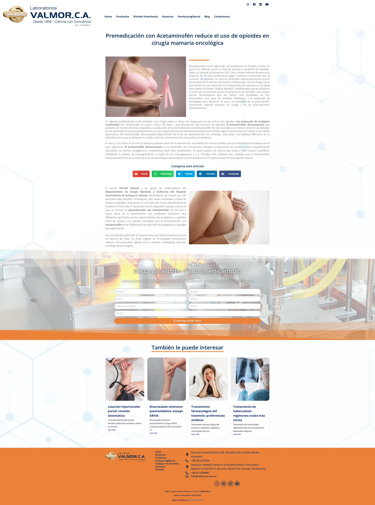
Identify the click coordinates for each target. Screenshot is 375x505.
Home (108, 16)
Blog (207, 16)
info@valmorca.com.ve (204, 476)
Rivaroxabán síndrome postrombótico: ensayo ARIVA (166, 411)
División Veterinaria (145, 16)
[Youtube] (267, 4)
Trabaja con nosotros (167, 463)
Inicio (158, 451)
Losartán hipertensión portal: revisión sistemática (124, 411)
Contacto (160, 466)
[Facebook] (254, 4)
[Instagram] (248, 4)
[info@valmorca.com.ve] (187, 476)
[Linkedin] (260, 4)
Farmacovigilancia (189, 16)
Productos (122, 16)
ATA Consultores (195, 500)
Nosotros (167, 16)
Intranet (159, 469)
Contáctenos (222, 16)
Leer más (112, 430)
